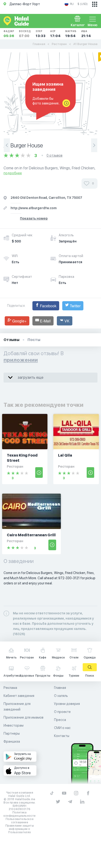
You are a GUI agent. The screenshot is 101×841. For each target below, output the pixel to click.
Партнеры (12, 733)
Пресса (60, 720)
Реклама (10, 688)
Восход (25, 34)
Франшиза (12, 741)
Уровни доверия (67, 704)
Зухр (41, 34)
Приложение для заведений (17, 706)
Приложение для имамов (23, 717)
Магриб (71, 34)
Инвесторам (13, 725)
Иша (86, 34)
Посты (33, 339)
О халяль (61, 696)
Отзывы (11, 339)
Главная (39, 44)
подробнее (13, 173)
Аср (55, 34)
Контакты (61, 736)
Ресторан (59, 44)
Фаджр (9, 34)
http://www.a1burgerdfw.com (34, 208)
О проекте (62, 712)
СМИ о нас (62, 728)
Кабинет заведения (19, 696)
